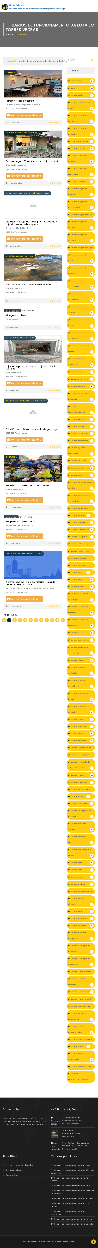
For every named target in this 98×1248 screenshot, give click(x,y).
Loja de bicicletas (81, 372)
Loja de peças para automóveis (80, 650)
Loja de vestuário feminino (80, 826)
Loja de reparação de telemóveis (80, 962)
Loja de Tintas (81, 733)
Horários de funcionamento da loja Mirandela (73, 1224)
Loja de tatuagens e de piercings (80, 813)
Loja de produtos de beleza (80, 696)
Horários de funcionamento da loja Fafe (71, 1185)
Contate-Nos (11, 1175)
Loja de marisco (81, 884)
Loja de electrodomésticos (80, 409)
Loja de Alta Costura (81, 141)
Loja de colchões (81, 461)
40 (58, 620)
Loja (82, 88)
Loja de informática (81, 566)
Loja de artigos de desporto (80, 238)
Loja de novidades (81, 918)
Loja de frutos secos (81, 552)
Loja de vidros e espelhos (82, 1067)
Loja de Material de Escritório (80, 610)
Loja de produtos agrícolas (80, 670)
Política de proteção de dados (19, 1165)
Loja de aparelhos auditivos (80, 158)
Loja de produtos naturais (80, 709)
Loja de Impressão (81, 559)
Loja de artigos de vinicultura (80, 271)
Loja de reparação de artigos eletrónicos (80, 765)
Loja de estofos (79, 515)
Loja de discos (81, 475)
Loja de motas (81, 633)
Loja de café (81, 870)
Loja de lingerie (81, 579)
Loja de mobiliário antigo (82, 892)
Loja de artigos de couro (81, 215)
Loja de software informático (80, 1016)
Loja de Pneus (81, 660)
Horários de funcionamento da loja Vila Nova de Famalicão (72, 1192)
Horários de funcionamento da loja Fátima (72, 1219)
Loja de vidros (79, 1046)
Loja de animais (81, 148)
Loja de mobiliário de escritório (80, 623)
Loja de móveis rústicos (80, 901)
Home (8, 34)
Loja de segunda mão (81, 1007)
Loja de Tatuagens (81, 803)
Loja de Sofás (80, 796)
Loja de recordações (81, 756)
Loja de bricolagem (81, 433)
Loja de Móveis (81, 419)
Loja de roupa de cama (81, 972)
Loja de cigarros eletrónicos (80, 451)
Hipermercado (81, 81)
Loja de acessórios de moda (80, 105)
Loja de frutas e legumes (82, 545)
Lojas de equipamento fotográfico (80, 1077)
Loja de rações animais (81, 749)
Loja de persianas (81, 925)
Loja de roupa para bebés (82, 1000)
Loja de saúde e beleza (81, 790)
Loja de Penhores (81, 740)
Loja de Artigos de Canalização (80, 204)
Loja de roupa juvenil (81, 782)
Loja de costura (81, 386)
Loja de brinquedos (81, 379)
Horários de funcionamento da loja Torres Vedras (71, 1179)
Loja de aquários (81, 181)
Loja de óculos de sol (81, 640)
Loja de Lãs (79, 572)
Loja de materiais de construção (80, 597)
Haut (93, 1241)
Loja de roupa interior (81, 992)
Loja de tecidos (81, 719)
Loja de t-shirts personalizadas (80, 1029)
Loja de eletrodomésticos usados (81, 485)
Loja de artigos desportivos (80, 284)
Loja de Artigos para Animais (80, 310)
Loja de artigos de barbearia (80, 191)
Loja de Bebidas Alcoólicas (80, 362)
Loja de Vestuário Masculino (80, 839)
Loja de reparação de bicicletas (80, 949)
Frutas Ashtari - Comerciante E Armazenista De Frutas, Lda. (76, 1144)
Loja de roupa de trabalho (80, 982)
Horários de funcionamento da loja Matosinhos (68, 1212)
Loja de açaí (81, 95)
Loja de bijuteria (81, 426)
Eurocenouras (68, 1130)
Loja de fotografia (81, 537)
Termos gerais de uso (15, 1170)
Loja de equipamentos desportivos (80, 498)
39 (52, 620)
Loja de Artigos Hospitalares (80, 297)
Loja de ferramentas (81, 529)
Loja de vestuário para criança (80, 852)
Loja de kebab (81, 877)
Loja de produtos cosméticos (80, 683)
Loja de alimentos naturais (80, 131)
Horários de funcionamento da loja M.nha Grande (71, 1204)
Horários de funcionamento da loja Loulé (71, 1165)
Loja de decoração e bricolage (80, 396)
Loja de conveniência (81, 468)
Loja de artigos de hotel (80, 258)
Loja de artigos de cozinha (80, 225)
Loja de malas (81, 586)
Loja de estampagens (81, 509)
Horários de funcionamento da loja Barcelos (73, 1198)
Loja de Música (81, 911)
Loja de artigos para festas (80, 349)
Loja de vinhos (81, 862)
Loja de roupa (82, 775)
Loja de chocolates (81, 440)
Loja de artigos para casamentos (80, 336)
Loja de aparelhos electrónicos (80, 171)
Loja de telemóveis (81, 726)
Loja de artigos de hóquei (82, 249)
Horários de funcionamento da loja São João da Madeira (72, 1171)
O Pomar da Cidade (71, 1117)
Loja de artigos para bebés (80, 323)
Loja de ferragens (81, 522)
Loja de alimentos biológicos (80, 118)
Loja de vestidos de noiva (82, 1040)
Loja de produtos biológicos (80, 936)
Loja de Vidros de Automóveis (80, 1056)
